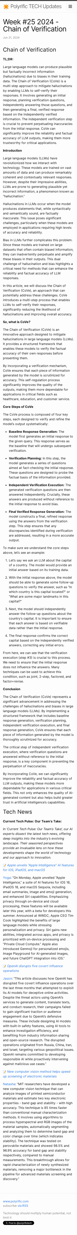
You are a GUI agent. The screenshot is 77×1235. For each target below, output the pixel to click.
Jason (7, 978)
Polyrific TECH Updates (35, 6)
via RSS (23, 1206)
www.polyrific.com (16, 1201)
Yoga (7, 878)
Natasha (9, 1084)
